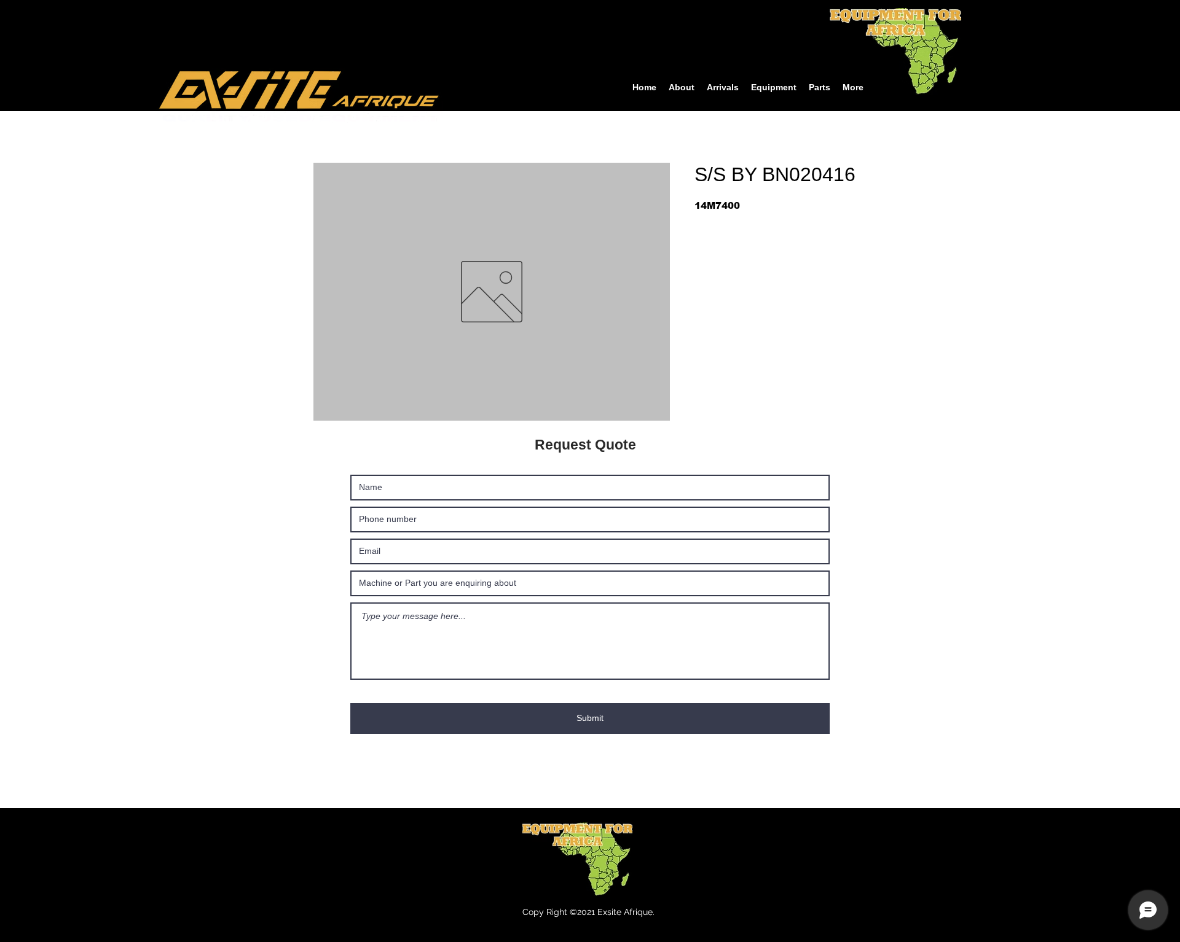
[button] (774, 87)
